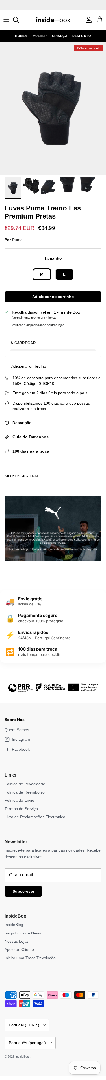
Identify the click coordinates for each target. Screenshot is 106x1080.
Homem (21, 36)
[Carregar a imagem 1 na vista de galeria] (53, 108)
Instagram (21, 739)
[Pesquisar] (18, 20)
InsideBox (22, 1056)
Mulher (40, 36)
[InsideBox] (53, 20)
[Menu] (6, 20)
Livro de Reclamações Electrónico (35, 817)
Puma (17, 239)
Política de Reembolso (25, 792)
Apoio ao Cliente (19, 949)
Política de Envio (19, 800)
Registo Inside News (23, 933)
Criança (60, 36)
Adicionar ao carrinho (53, 296)
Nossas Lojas (17, 941)
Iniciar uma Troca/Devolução (30, 958)
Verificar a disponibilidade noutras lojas (38, 325)
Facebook (21, 749)
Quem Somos (17, 730)
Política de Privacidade (25, 784)
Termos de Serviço (21, 808)
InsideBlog (14, 924)
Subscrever (23, 891)
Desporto (81, 36)
